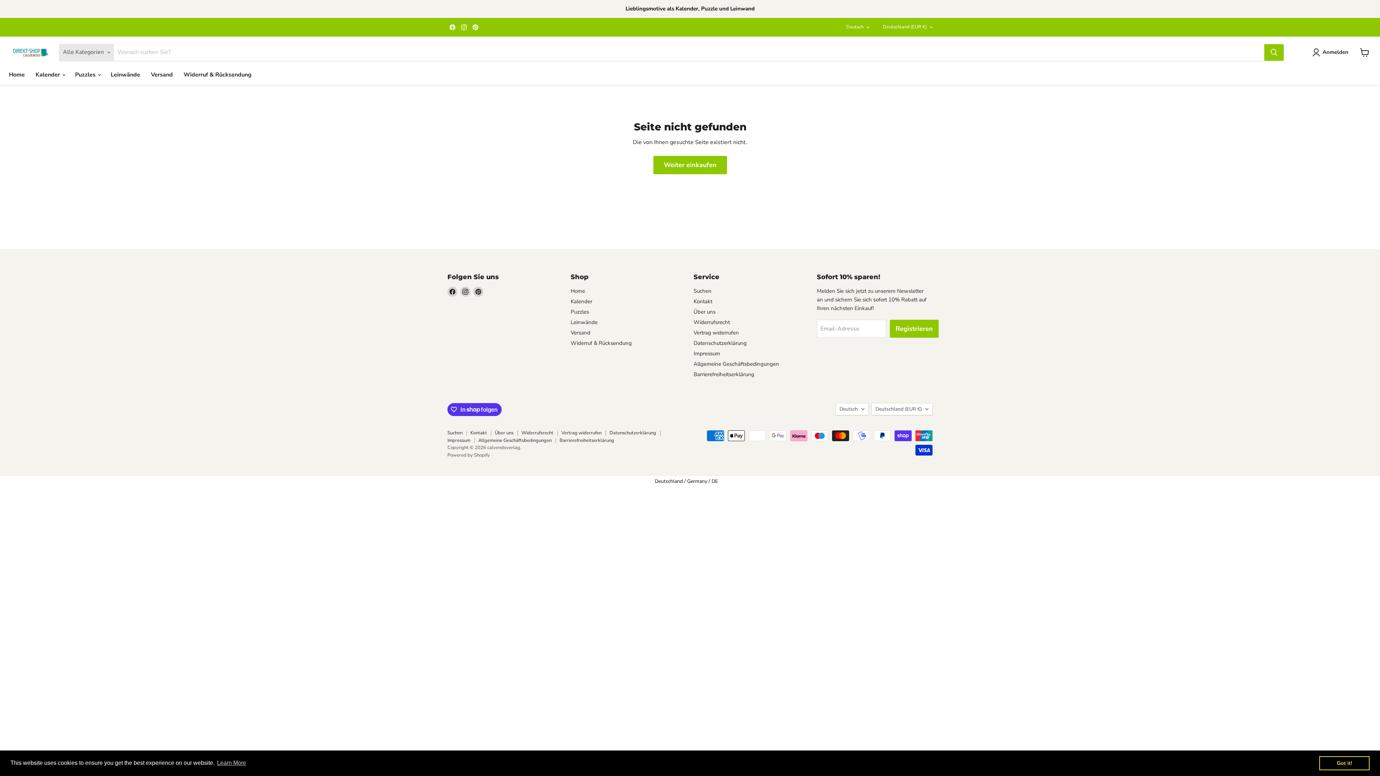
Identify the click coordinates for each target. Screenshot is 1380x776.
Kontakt (703, 301)
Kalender (48, 75)
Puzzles (86, 75)
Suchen (703, 291)
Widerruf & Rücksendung (218, 75)
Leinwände (125, 75)
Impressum (707, 353)
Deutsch (855, 27)
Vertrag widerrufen (716, 332)
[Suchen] (1274, 52)
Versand (162, 75)
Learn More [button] (231, 763)
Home (17, 75)
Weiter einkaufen (690, 165)
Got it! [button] (1344, 763)
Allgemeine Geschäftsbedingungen (736, 364)
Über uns (705, 311)
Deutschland (905, 27)
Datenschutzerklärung (720, 343)
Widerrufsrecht (712, 322)
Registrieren (914, 328)
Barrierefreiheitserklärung (724, 374)
